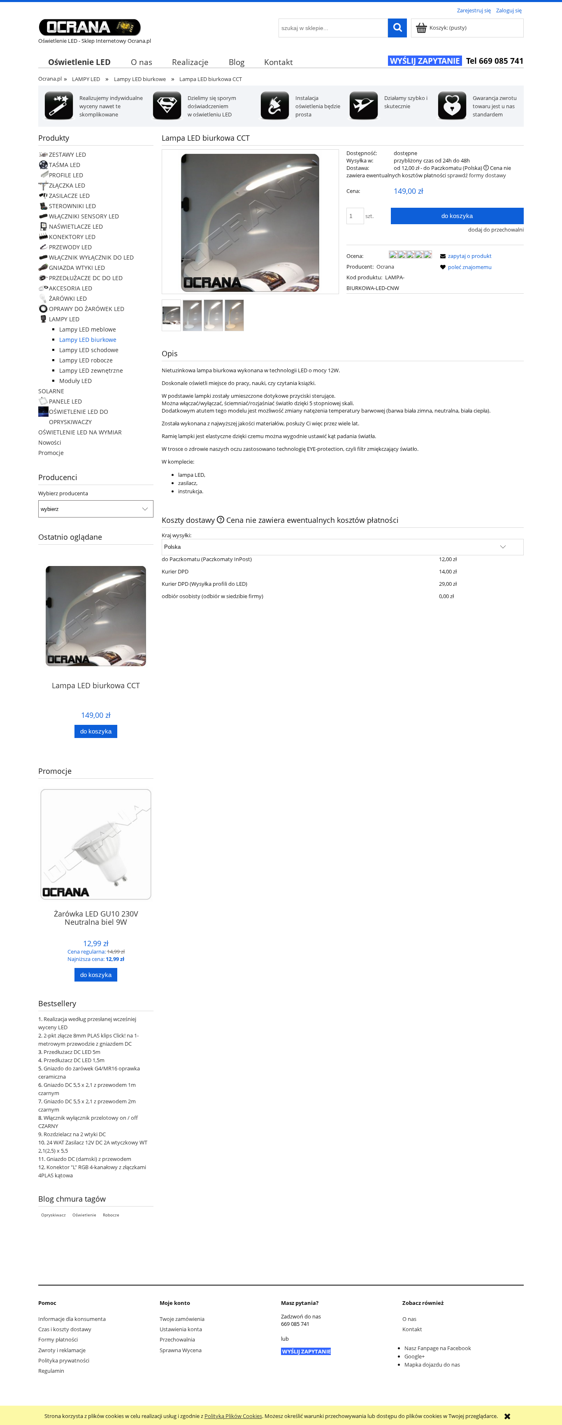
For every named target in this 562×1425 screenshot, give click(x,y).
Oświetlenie (84, 1215)
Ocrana (385, 266)
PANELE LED (65, 401)
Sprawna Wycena (181, 1350)
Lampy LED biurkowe (87, 339)
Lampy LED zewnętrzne (91, 370)
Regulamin (51, 1370)
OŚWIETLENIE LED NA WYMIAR (80, 432)
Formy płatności (58, 1339)
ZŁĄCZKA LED (67, 185)
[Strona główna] (89, 26)
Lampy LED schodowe (88, 350)
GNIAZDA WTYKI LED (77, 268)
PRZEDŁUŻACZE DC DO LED (86, 278)
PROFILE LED (66, 175)
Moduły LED (75, 381)
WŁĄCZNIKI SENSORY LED (84, 216)
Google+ (414, 1356)
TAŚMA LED (64, 165)
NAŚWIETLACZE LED (76, 226)
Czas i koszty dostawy (64, 1329)
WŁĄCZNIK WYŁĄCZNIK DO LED (91, 257)
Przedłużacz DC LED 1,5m (74, 1060)
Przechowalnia (177, 1339)
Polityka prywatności (63, 1360)
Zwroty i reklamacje (62, 1350)
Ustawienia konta (181, 1329)
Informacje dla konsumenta (72, 1319)
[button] (464, 256)
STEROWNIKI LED (72, 206)
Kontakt (412, 1329)
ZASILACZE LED (69, 196)
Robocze (111, 1215)
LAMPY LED (64, 319)
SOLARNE (51, 391)
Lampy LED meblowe (87, 329)
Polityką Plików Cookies (233, 1416)
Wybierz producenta (63, 493)
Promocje (51, 453)
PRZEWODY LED (70, 247)
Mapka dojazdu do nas (432, 1364)
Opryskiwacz (53, 1215)
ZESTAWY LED (67, 154)
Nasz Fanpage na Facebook (437, 1348)
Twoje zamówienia (182, 1319)
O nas (409, 1319)
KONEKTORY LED (72, 237)
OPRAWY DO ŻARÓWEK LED (86, 309)
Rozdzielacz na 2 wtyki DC (75, 1134)
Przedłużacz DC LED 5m (72, 1052)
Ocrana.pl (50, 78)
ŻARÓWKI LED (68, 298)
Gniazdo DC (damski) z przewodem (88, 1159)
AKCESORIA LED (70, 288)
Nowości (49, 442)
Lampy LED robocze (86, 360)
